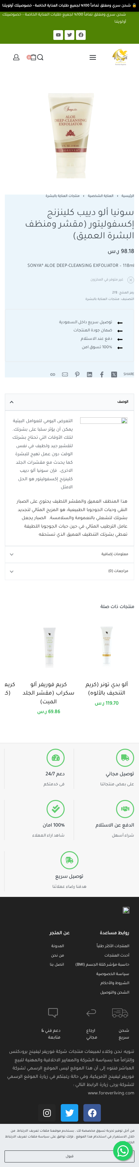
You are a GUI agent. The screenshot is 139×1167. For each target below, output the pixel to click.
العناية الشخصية (100, 196)
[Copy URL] (53, 374)
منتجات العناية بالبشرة (63, 196)
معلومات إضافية (115, 554)
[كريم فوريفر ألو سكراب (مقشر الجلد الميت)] (48, 645)
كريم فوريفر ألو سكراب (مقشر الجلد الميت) (48, 694)
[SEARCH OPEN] (40, 57)
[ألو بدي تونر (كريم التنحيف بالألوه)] (106, 645)
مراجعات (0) (118, 571)
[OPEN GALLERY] (69, 129)
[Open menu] (92, 57)
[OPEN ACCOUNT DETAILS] (16, 57)
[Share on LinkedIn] (89, 374)
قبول (70, 1157)
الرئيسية (128, 196)
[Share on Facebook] (102, 374)
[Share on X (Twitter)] (114, 374)
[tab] (69, 402)
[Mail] (65, 374)
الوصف (122, 402)
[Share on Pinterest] (77, 374)
